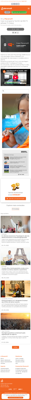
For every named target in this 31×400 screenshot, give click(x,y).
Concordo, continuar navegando (15, 397)
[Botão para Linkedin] (12, 4)
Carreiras (3, 363)
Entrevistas (15, 209)
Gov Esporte (18, 373)
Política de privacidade (6, 383)
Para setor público (19, 360)
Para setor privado (19, 361)
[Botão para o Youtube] (18, 4)
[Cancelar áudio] (12, 29)
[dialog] (15, 396)
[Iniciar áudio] (14, 29)
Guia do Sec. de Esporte (21, 371)
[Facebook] (13, 33)
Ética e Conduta (5, 386)
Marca (2, 358)
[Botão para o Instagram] (16, 4)
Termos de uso (4, 385)
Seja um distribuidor (5, 360)
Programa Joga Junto (20, 368)
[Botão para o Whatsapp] (14, 4)
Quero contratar (19, 358)
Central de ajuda (5, 368)
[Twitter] (16, 33)
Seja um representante (6, 361)
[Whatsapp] (18, 33)
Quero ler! (20, 1)
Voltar (16, 347)
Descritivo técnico (5, 371)
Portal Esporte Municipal (21, 370)
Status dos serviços (5, 370)
